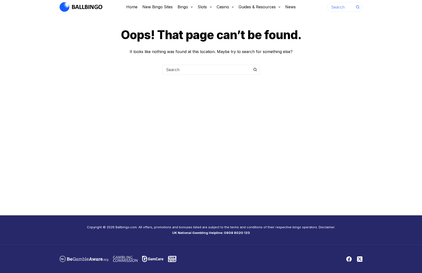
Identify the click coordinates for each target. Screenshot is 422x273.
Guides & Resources (257, 6)
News (290, 6)
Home (131, 6)
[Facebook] (349, 259)
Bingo (183, 6)
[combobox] (340, 7)
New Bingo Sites (157, 6)
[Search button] (357, 7)
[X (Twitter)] (359, 259)
